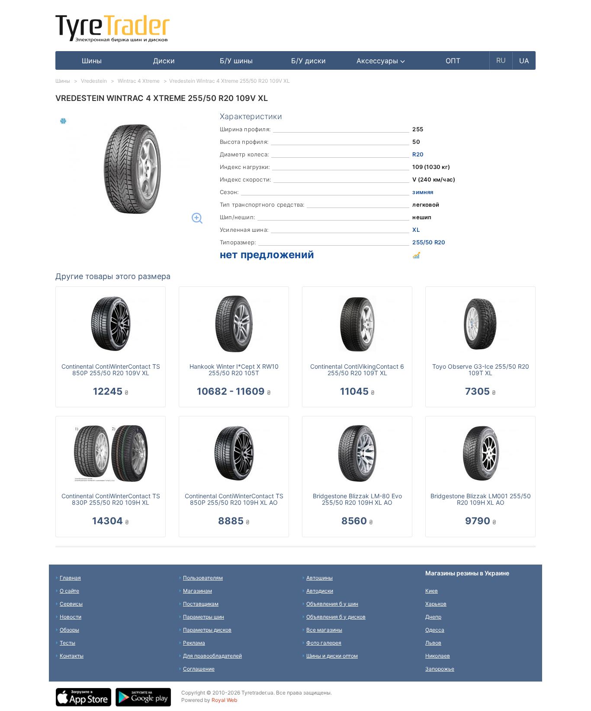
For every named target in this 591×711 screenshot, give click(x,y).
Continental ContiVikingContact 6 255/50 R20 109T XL (357, 370)
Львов (433, 643)
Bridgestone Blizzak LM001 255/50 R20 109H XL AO (480, 499)
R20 (418, 154)
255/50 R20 (428, 242)
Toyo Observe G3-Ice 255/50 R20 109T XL (480, 370)
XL (415, 229)
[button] (381, 60)
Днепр (433, 617)
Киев (431, 591)
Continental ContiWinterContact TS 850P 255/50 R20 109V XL (110, 370)
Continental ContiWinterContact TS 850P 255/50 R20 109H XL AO (234, 499)
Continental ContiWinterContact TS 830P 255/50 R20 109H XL (110, 499)
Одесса (434, 630)
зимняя (422, 191)
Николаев (437, 656)
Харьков (435, 604)
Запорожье (439, 669)
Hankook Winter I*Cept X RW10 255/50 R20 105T (234, 370)
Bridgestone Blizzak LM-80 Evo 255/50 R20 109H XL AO (357, 499)
